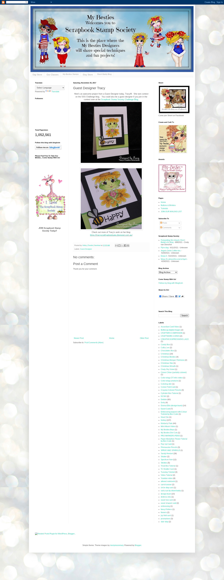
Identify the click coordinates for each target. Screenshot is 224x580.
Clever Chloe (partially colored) (174, 372)
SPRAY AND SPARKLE (170, 450)
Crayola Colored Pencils (171, 390)
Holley (163, 420)
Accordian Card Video (170, 327)
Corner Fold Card (168, 387)
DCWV (163, 396)
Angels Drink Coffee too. (171, 251)
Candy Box (165, 344)
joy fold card (166, 515)
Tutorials (164, 208)
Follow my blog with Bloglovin (170, 283)
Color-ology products (169, 381)
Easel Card (165, 409)
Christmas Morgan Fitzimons (172, 360)
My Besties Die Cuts (169, 433)
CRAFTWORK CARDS (170, 336)
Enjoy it (164, 256)
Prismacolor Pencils (169, 447)
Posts (164, 223)
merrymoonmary (116, 545)
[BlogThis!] (119, 245)
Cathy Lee (165, 348)
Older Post (144, 338)
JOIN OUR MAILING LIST (171, 211)
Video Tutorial (166, 475)
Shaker (164, 457)
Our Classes (53, 74)
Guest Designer (86, 249)
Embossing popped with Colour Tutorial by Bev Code (174, 413)
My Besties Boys (167, 430)
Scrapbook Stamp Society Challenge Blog (119, 99)
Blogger (138, 545)
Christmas (165, 354)
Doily (163, 402)
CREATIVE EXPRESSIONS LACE (175, 339)
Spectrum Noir (167, 460)
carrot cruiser (166, 485)
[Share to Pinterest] (128, 245)
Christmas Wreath (168, 366)
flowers (164, 512)
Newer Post (79, 338)
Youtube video (167, 478)
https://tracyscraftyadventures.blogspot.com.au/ (111, 235)
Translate (55, 92)
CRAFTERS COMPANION (171, 333)
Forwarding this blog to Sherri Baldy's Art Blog (173, 241)
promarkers (165, 519)
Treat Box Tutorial (168, 466)
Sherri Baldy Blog (104, 74)
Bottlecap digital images (171, 330)
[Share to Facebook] (125, 245)
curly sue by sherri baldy (171, 491)
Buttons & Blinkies (168, 205)
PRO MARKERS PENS (170, 436)
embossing (165, 506)
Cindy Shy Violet (167, 369)
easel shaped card (168, 503)
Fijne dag (165, 248)
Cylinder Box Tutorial (169, 393)
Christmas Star (167, 363)
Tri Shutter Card (167, 469)
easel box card (167, 500)
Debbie (164, 399)
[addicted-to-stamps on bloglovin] (48, 149)
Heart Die (165, 417)
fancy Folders (166, 509)
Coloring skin (166, 384)
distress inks (166, 497)
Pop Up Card (166, 444)
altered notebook (168, 481)
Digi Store (37, 74)
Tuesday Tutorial (168, 472)
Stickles (164, 463)
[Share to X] (122, 245)
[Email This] (116, 245)
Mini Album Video (168, 426)
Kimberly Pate (166, 423)
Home (111, 338)
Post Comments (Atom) (93, 343)
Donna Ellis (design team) (171, 406)
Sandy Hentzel (167, 453)
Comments (166, 228)
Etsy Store (88, 74)
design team (166, 494)
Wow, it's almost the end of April (174, 259)
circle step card (167, 488)
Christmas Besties (168, 357)
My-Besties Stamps (71, 74)
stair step (164, 522)
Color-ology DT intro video (172, 378)
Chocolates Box (167, 351)
